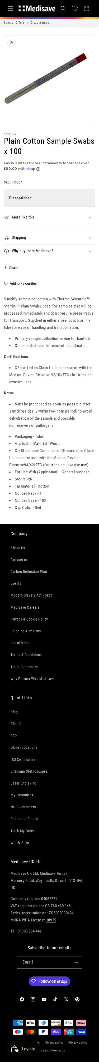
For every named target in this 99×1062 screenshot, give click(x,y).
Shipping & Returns (26, 631)
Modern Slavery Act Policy (31, 595)
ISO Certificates (23, 759)
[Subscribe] (76, 962)
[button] (10, 8)
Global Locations (24, 747)
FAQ (14, 735)
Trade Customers (24, 667)
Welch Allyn (20, 843)
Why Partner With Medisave (33, 679)
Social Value (20, 643)
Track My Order (22, 831)
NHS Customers (23, 807)
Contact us (19, 560)
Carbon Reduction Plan (29, 571)
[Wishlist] (75, 8)
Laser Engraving (23, 783)
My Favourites (22, 795)
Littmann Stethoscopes (29, 771)
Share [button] (13, 268)
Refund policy (54, 1042)
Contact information (52, 1050)
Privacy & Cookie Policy (29, 619)
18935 (51, 920)
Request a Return (24, 819)
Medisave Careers (25, 607)
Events (16, 583)
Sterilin (10, 134)
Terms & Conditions (26, 655)
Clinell (16, 724)
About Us (18, 548)
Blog (14, 712)
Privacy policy (77, 1042)
